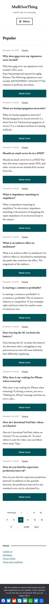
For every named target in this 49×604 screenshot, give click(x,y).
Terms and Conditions (13, 562)
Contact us (7, 552)
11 (7, 520)
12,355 (26, 527)
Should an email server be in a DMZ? (23, 153)
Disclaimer (7, 555)
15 (35, 520)
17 (11, 527)
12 (14, 520)
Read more (24, 93)
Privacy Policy (9, 559)
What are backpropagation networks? (24, 108)
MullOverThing (25, 7)
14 (28, 520)
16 (42, 520)
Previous (11, 512)
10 (41, 512)
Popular (25, 51)
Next (36, 527)
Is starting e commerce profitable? (22, 288)
